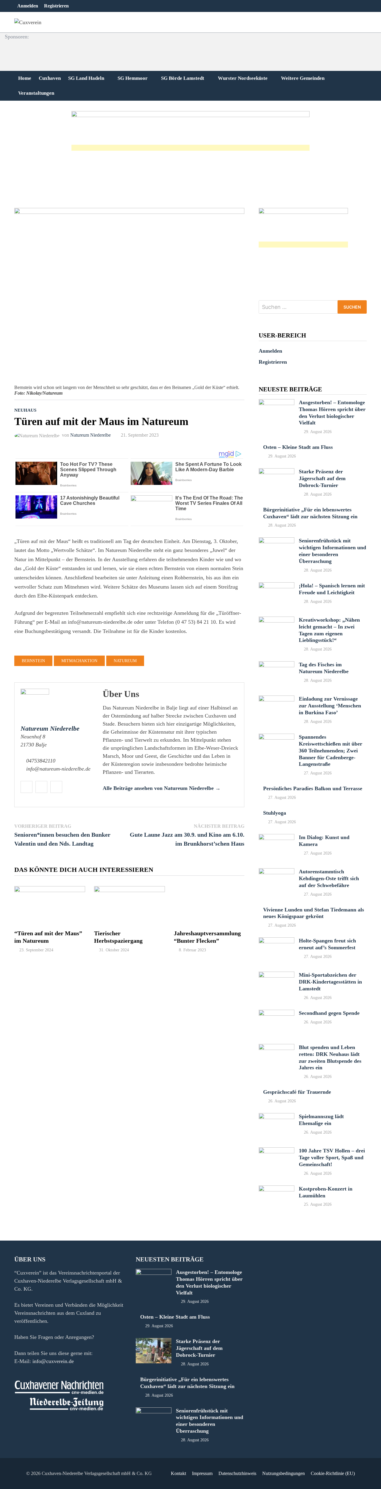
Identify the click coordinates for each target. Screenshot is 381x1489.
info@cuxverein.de (53, 1361)
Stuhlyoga (274, 813)
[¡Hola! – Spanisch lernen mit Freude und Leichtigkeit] (276, 586)
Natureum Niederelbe (90, 435)
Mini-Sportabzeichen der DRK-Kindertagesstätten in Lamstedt (330, 982)
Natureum (125, 661)
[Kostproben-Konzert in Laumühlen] (276, 1189)
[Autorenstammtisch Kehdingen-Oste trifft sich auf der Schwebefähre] (276, 872)
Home (24, 78)
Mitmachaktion (79, 661)
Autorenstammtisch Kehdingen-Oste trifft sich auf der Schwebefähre (329, 878)
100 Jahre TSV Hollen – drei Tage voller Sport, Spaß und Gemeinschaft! (332, 1157)
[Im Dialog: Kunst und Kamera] (276, 838)
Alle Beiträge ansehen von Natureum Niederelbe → (162, 788)
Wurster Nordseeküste (243, 78)
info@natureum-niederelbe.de (58, 769)
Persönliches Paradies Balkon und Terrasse (312, 788)
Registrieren (56, 5)
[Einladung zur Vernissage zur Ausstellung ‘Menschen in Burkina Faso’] (276, 699)
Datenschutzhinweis (237, 1473)
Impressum (202, 1473)
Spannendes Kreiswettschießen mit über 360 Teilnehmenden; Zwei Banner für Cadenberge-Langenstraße (330, 750)
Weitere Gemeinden (302, 78)
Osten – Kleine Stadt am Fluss (298, 447)
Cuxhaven (50, 78)
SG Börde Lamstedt (182, 78)
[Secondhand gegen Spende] (276, 1014)
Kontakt (178, 1473)
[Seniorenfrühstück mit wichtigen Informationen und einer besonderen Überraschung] (276, 541)
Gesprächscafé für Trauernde (297, 1092)
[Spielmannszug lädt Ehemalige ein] (276, 1117)
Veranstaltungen (36, 93)
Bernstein (33, 661)
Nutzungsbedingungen (283, 1473)
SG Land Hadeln (86, 78)
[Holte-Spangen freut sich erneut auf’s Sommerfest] (276, 941)
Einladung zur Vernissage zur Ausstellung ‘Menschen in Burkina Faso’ (330, 705)
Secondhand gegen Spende (329, 1013)
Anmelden (27, 5)
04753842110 (40, 761)
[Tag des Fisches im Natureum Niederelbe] (276, 665)
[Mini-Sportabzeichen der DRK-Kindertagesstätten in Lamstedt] (276, 975)
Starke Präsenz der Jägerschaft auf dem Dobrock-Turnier (322, 478)
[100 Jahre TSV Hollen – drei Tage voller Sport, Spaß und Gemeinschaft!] (276, 1151)
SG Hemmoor (133, 78)
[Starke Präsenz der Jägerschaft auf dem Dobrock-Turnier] (276, 472)
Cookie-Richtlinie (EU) (333, 1473)
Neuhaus (25, 410)
